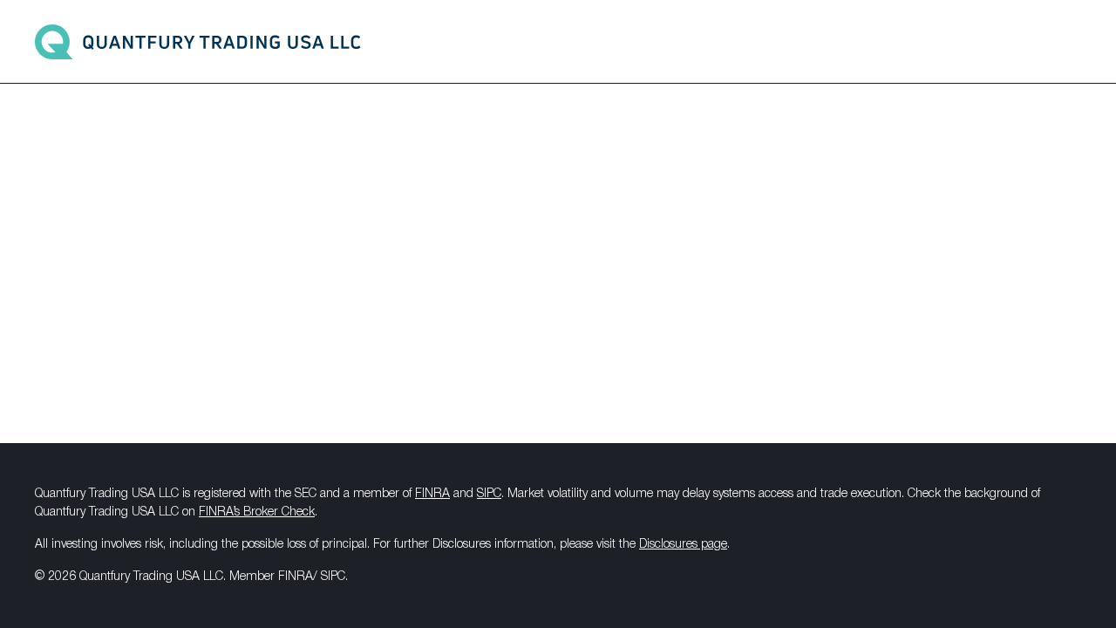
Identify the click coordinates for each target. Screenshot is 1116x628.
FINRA (432, 494)
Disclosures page (683, 544)
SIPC (489, 494)
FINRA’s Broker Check (257, 512)
